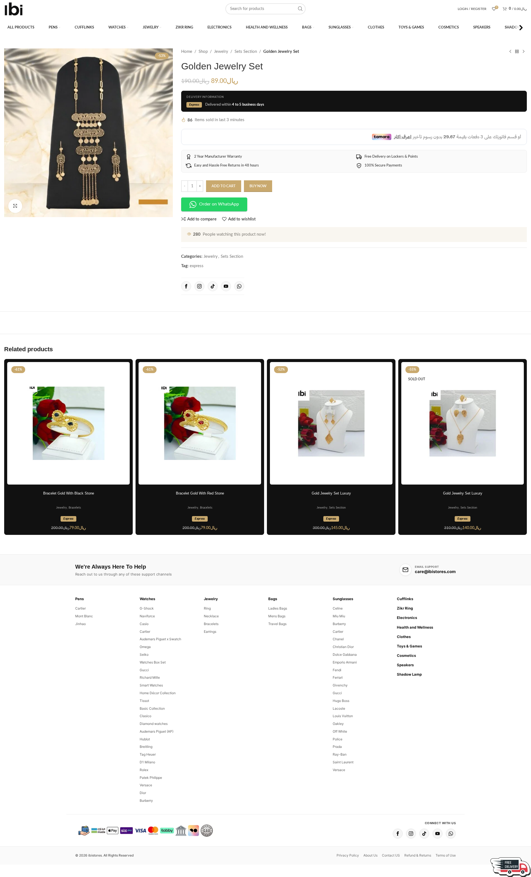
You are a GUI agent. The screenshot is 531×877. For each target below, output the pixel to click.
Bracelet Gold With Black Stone (68, 516)
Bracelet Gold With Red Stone (200, 516)
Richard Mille (150, 700)
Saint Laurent (343, 785)
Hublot (145, 761)
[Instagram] (199, 309)
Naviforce (147, 638)
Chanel (338, 662)
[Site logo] (14, 9)
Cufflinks (405, 621)
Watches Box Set (153, 685)
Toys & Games (409, 668)
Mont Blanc (84, 638)
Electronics (407, 640)
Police (337, 761)
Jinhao (80, 646)
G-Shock (147, 631)
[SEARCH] (300, 8)
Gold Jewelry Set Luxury (331, 516)
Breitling (146, 769)
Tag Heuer (148, 777)
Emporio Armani (345, 685)
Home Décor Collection (158, 715)
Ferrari (338, 700)
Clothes (404, 659)
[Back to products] (517, 51)
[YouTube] (226, 309)
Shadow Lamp (409, 697)
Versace (146, 808)
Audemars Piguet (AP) (156, 754)
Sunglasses (343, 621)
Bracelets (75, 530)
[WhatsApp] (239, 309)
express (197, 288)
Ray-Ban (340, 777)
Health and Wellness (415, 649)
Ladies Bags (277, 631)
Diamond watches (154, 746)
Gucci (144, 692)
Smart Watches (151, 708)
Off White (340, 754)
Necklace (211, 638)
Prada (337, 769)
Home (186, 52)
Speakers (405, 687)
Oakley (338, 746)
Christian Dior (343, 669)
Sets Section (246, 52)
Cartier (80, 631)
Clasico (145, 739)
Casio (144, 646)
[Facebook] (186, 309)
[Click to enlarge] (15, 206)
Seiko (144, 677)
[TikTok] (213, 309)
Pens (79, 621)
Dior (143, 815)
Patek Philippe (151, 800)
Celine (338, 631)
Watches (147, 621)
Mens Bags (276, 638)
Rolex (144, 792)
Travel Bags (277, 646)
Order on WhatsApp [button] (219, 227)
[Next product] (523, 51)
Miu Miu (339, 638)
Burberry (146, 823)
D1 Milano (147, 785)
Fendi (337, 692)
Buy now (258, 208)
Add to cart (224, 208)
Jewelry (221, 52)
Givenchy (340, 708)
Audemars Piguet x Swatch (160, 662)
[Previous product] (510, 51)
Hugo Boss (341, 723)
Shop (203, 52)
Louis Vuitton (343, 739)
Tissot (144, 723)
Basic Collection (152, 731)
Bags (272, 621)
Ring (207, 631)
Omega (145, 669)
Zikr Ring (405, 631)
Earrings (210, 654)
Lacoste (339, 731)
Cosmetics (406, 678)
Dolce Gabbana (345, 677)
